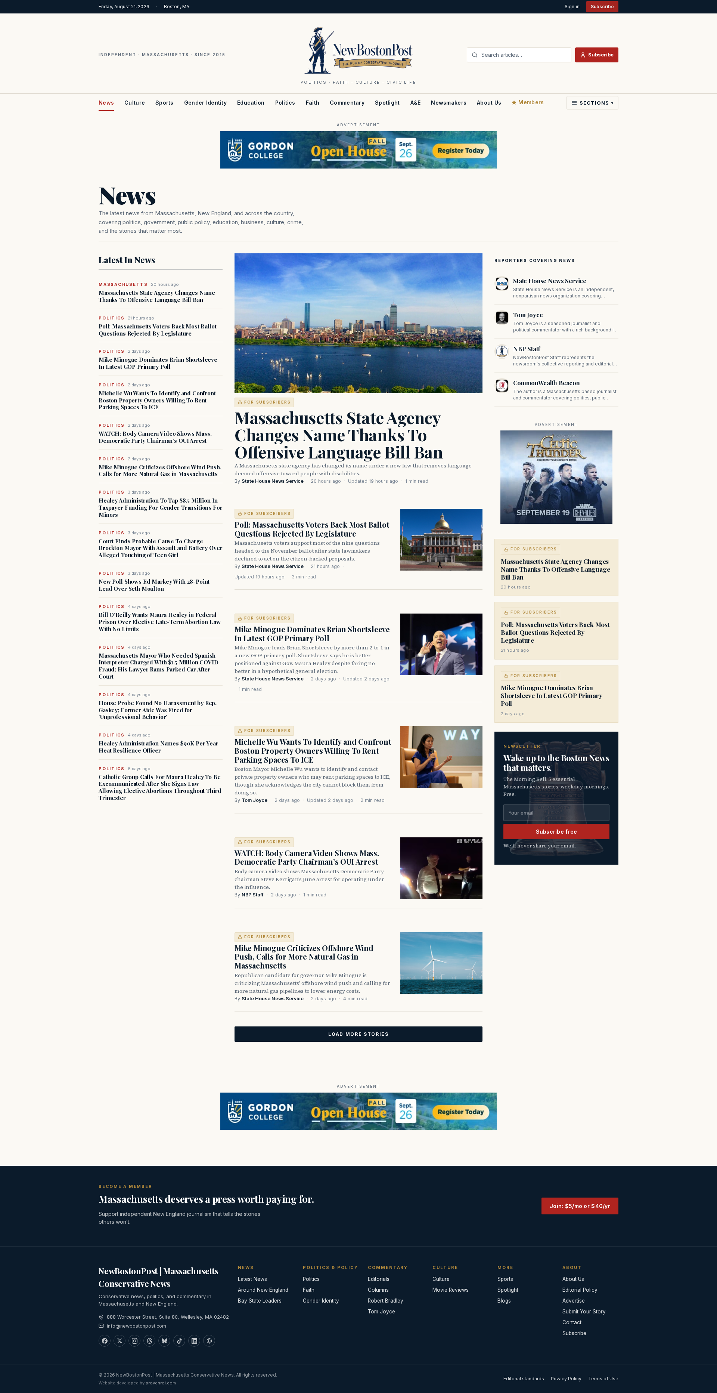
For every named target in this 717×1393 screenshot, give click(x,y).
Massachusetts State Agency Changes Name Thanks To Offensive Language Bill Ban (157, 296)
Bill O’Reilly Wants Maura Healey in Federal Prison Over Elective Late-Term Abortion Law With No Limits (160, 621)
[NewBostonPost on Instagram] (134, 1341)
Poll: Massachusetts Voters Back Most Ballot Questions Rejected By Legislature (158, 330)
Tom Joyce (254, 800)
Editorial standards (523, 1378)
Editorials (378, 1279)
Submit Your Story (584, 1312)
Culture (134, 102)
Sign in (572, 6)
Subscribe (602, 6)
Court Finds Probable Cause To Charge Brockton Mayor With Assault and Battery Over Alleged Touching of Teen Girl (160, 548)
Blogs (504, 1301)
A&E (415, 102)
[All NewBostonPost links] (209, 1341)
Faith (312, 102)
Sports (164, 102)
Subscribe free (556, 831)
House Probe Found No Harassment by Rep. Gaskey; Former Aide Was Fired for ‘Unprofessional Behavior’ (158, 709)
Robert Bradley (385, 1301)
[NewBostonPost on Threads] (149, 1341)
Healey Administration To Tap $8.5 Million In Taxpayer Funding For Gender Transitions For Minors (161, 507)
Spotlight (387, 102)
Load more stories (358, 1034)
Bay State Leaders (260, 1301)
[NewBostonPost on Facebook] (105, 1341)
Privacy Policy (566, 1378)
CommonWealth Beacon (546, 383)
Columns (378, 1290)
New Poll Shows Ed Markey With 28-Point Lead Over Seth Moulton (154, 585)
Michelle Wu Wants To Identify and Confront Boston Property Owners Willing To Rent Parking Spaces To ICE (157, 400)
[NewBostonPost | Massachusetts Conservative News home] (359, 50)
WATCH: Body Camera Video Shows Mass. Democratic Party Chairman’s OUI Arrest (155, 437)
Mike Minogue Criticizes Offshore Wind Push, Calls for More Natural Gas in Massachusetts (160, 471)
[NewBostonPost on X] (119, 1341)
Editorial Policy (580, 1290)
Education (251, 102)
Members (531, 102)
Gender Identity (205, 102)
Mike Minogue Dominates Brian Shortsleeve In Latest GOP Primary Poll (158, 363)
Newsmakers (448, 102)
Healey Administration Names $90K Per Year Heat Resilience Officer (158, 747)
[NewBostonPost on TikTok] (179, 1341)
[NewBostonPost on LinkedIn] (194, 1341)
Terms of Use (603, 1378)
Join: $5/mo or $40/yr (580, 1206)
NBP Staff (253, 895)
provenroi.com (161, 1383)
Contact (571, 1322)
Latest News (252, 1279)
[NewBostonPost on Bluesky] (164, 1341)
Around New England (263, 1290)
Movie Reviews (450, 1290)
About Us (489, 102)
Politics (285, 102)
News (106, 102)
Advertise (573, 1301)
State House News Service (273, 481)
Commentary (347, 102)
